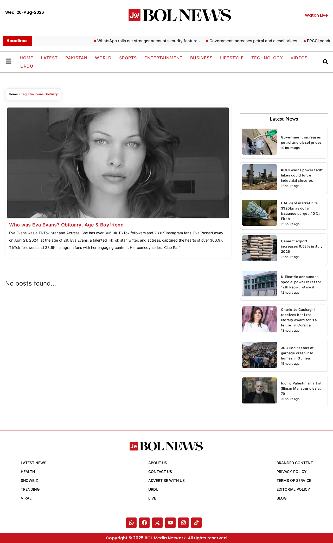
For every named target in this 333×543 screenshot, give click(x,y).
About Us (157, 462)
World (103, 57)
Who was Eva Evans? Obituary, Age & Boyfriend (66, 225)
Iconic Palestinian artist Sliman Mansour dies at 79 (301, 388)
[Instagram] (183, 522)
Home (26, 57)
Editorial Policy (293, 489)
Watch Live (316, 15)
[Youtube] (170, 522)
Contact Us (160, 471)
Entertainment (163, 57)
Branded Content (295, 462)
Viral (26, 498)
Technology (267, 57)
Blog (281, 498)
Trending (30, 489)
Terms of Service (294, 480)
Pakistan (76, 57)
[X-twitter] (157, 522)
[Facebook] (144, 522)
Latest (49, 57)
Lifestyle (232, 57)
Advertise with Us (166, 480)
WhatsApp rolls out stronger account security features (142, 40)
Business (201, 57)
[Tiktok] (196, 522)
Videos (299, 57)
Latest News (33, 462)
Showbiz (29, 480)
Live (152, 498)
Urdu (26, 66)
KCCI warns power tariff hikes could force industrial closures (302, 175)
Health (28, 471)
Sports (128, 57)
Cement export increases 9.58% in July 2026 (302, 246)
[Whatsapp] (131, 522)
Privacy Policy (292, 471)
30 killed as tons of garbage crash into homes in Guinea (297, 353)
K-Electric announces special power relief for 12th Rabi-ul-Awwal (301, 282)
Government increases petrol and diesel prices (247, 40)
